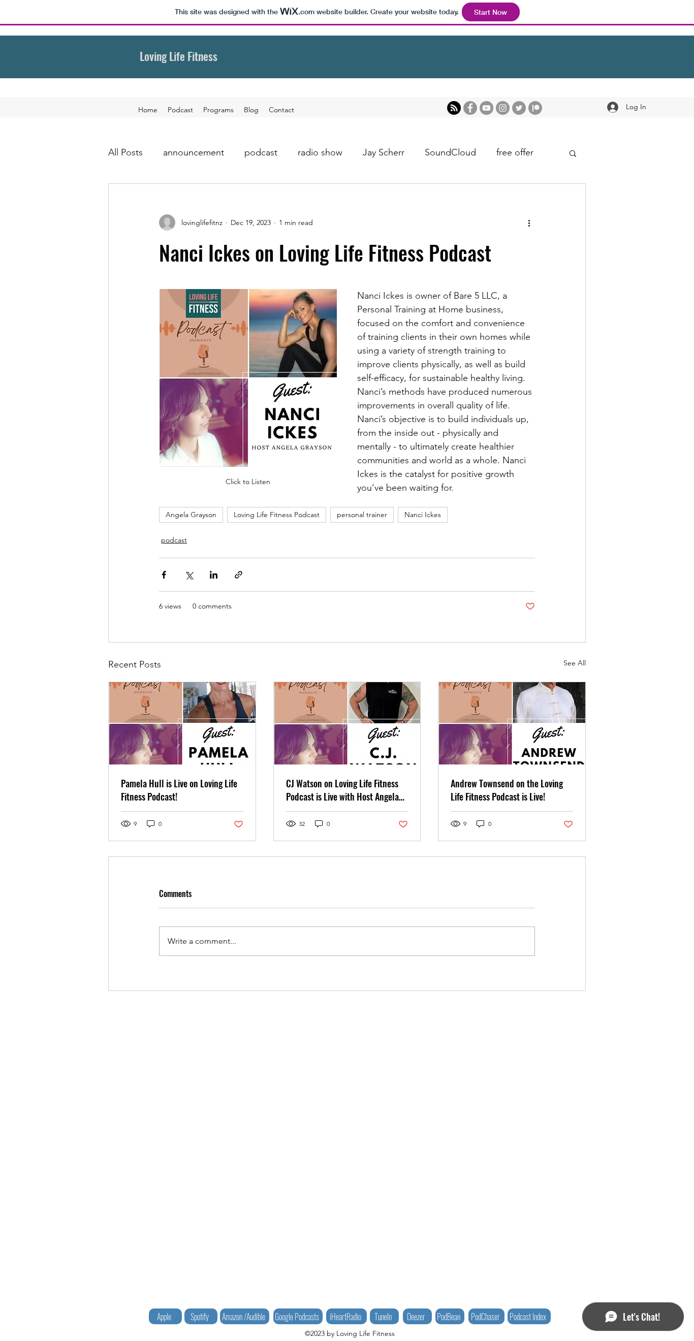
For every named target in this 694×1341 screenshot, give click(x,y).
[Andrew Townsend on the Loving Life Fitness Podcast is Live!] (511, 723)
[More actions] (529, 222)
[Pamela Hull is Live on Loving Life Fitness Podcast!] (182, 723)
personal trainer (362, 514)
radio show (320, 152)
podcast (260, 152)
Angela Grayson (191, 514)
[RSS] (454, 108)
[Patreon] (535, 108)
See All (574, 662)
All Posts (125, 152)
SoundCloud (450, 152)
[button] (573, 153)
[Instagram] (503, 108)
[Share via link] (238, 575)
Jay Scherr (383, 152)
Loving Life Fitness (178, 56)
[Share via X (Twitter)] (189, 575)
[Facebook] (470, 108)
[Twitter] (519, 108)
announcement (193, 152)
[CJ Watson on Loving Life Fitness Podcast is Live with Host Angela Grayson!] (347, 723)
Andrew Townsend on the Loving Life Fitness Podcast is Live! (507, 790)
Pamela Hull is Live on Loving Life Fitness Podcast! (179, 790)
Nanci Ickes (422, 514)
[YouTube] (486, 108)
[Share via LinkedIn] (213, 575)
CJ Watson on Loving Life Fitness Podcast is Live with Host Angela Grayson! (342, 790)
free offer (514, 152)
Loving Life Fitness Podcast (277, 514)
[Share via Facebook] (164, 575)
